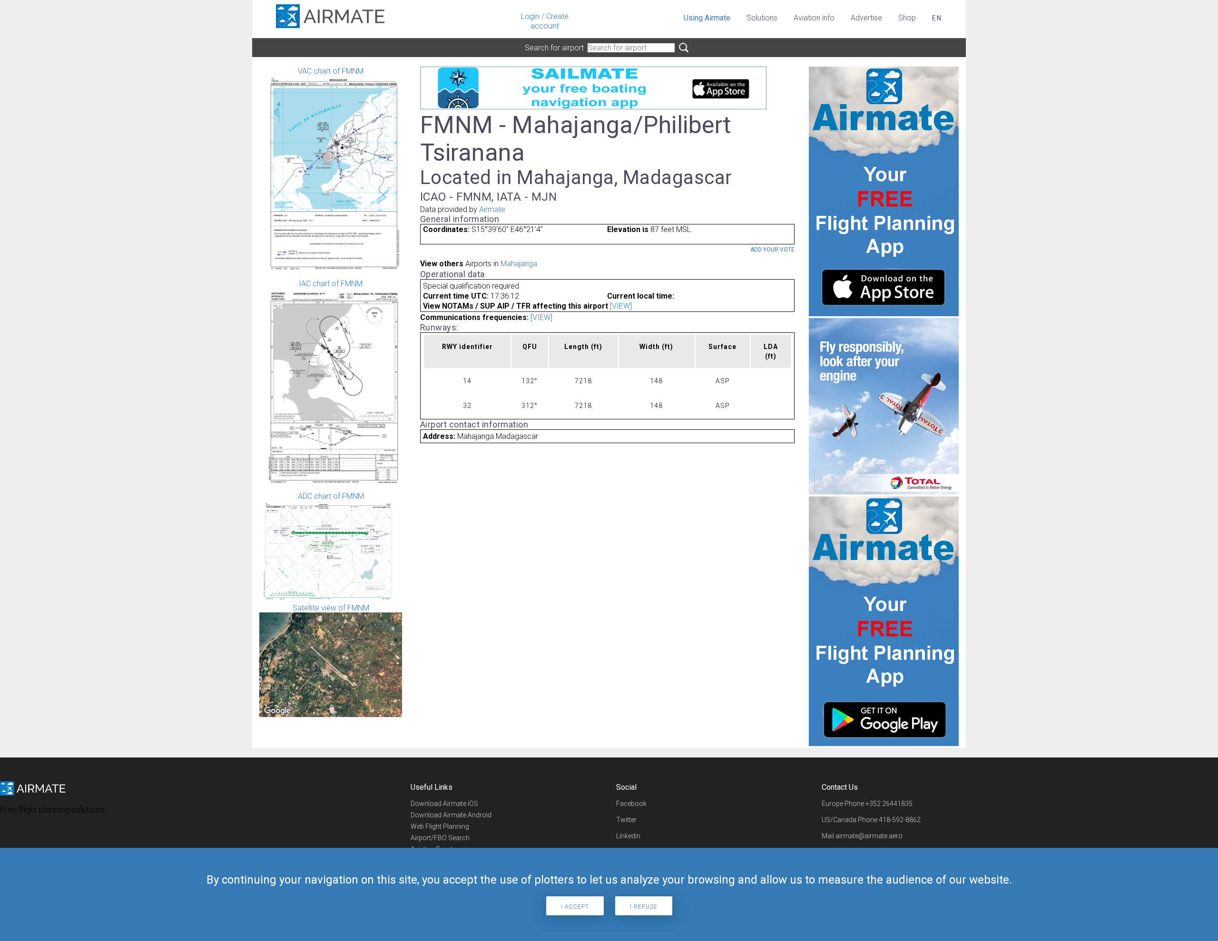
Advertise (866, 17)
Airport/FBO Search (440, 838)
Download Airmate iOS (444, 803)
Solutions (762, 17)
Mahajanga (519, 263)
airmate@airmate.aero (869, 836)
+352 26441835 (889, 803)
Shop (907, 17)
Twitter (626, 820)
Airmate (492, 209)
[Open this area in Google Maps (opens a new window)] (277, 711)
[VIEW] (621, 305)
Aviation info (814, 17)
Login (530, 16)
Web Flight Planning (440, 826)
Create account (549, 21)
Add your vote (772, 249)
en (937, 18)
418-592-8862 (900, 820)
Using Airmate (707, 17)
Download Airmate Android (451, 815)
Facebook (631, 803)
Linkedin (628, 836)
